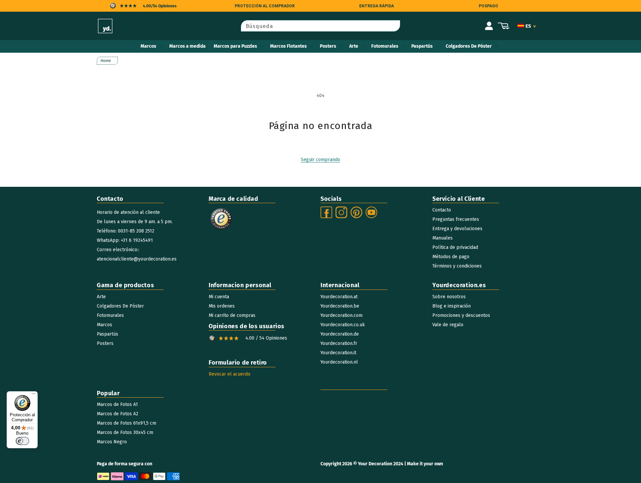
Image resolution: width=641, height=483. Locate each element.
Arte (353, 46)
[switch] (22, 441)
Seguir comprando (320, 159)
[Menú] (34, 395)
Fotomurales (384, 46)
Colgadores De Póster (469, 46)
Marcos (148, 46)
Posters (328, 46)
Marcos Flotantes (288, 46)
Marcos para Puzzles (235, 46)
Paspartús (422, 46)
